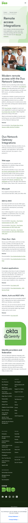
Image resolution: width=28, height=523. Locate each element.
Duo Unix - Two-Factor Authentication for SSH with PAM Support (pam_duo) (13, 231)
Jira (22, 179)
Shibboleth (5, 181)
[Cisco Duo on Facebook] (3, 497)
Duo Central (8, 108)
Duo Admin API (15, 285)
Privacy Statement (13, 516)
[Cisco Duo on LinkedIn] (17, 497)
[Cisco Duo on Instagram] (13, 497)
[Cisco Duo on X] (6, 497)
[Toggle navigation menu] (25, 3)
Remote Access (13, 12)
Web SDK (19, 178)
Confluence (17, 179)
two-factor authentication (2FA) (10, 171)
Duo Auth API (14, 315)
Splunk (11, 179)
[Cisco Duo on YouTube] (10, 497)
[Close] (26, 509)
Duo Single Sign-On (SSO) (9, 112)
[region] (14, 515)
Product (5, 12)
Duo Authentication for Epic (18, 256)
